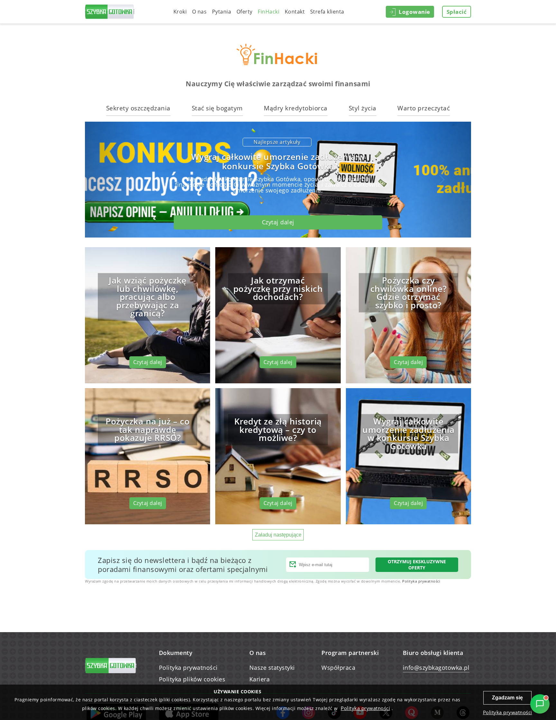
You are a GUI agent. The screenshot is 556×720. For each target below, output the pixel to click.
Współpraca (338, 667)
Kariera (259, 679)
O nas (199, 11)
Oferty (244, 11)
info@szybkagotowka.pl (436, 667)
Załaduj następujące (278, 535)
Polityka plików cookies (192, 679)
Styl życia (362, 108)
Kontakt (295, 11)
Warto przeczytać (423, 108)
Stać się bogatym (217, 108)
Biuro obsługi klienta (433, 653)
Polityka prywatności (421, 581)
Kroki (180, 11)
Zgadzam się (507, 697)
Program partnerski (350, 653)
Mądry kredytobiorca (296, 108)
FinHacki (268, 11)
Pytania (221, 11)
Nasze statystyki (272, 667)
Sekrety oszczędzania (138, 108)
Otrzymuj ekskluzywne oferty (417, 564)
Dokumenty (176, 653)
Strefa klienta (327, 11)
